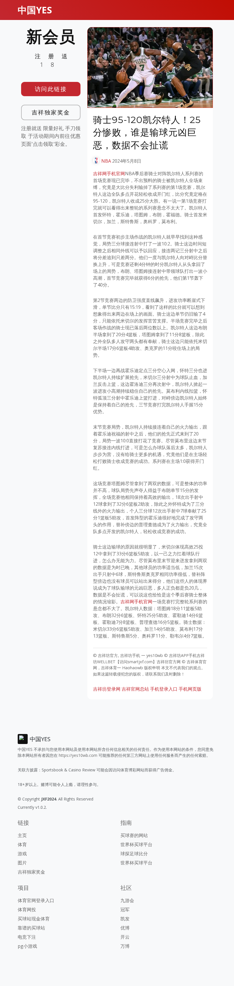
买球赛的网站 (134, 835)
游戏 (22, 853)
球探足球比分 (134, 853)
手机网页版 (190, 689)
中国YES (35, 10)
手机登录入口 (163, 689)
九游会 (127, 900)
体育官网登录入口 (36, 900)
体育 (22, 844)
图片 (22, 863)
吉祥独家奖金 (51, 112)
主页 (22, 835)
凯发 (125, 919)
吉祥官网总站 (135, 689)
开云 (125, 937)
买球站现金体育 (34, 919)
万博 (125, 946)
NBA (106, 161)
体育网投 (27, 909)
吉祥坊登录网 (106, 689)
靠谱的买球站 (31, 928)
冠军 (125, 909)
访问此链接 (51, 89)
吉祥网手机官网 (109, 173)
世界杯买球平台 (136, 844)
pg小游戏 (27, 946)
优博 (125, 928)
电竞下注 (27, 937)
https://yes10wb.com (78, 755)
